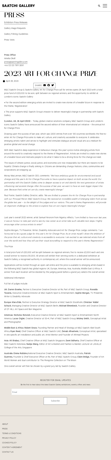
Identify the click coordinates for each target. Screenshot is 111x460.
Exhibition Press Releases (15, 22)
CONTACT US (7, 452)
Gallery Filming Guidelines (16, 34)
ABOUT (5, 424)
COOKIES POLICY (9, 443)
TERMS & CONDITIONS (11, 433)
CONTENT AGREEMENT (12, 447)
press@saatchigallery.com (15, 62)
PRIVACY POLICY (9, 438)
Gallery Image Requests (15, 28)
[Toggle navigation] (105, 5)
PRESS (5, 429)
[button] (44, 85)
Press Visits (9, 40)
